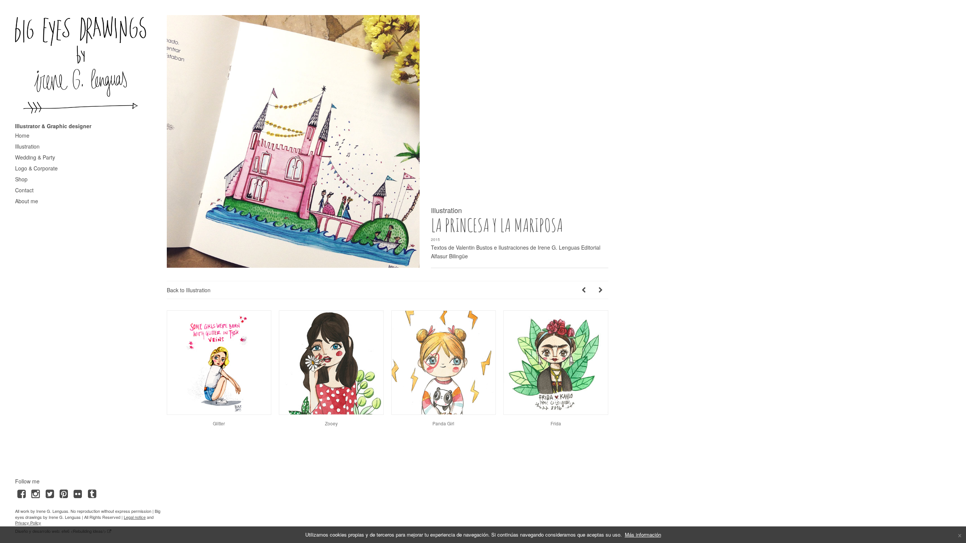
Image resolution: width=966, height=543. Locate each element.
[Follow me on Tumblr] (92, 493)
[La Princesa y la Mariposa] (293, 141)
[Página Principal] (80, 65)
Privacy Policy (28, 523)
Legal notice (135, 517)
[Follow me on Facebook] (21, 493)
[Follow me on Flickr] (78, 493)
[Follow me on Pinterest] (63, 493)
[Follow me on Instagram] (35, 493)
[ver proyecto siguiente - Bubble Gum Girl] (600, 290)
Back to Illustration (189, 290)
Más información (643, 534)
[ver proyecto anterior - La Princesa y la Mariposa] (583, 290)
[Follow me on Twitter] (49, 493)
